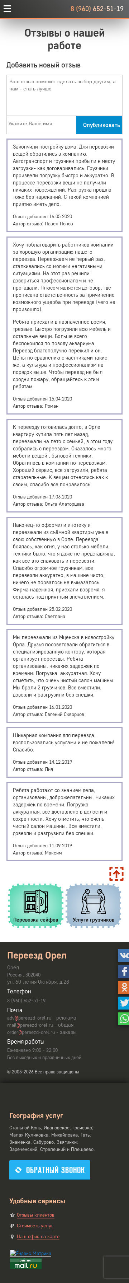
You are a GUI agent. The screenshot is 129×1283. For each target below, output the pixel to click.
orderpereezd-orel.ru (31, 1032)
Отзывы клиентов (35, 1215)
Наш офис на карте (38, 1236)
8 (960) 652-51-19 (97, 9)
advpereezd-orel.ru (29, 1018)
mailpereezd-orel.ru (30, 1025)
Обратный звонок (55, 1170)
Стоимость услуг (35, 1226)
